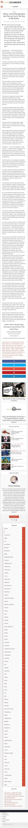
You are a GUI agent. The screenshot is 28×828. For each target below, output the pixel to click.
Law (15, 444)
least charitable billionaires (11, 802)
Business (4, 818)
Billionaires (4, 813)
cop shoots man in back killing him (11, 343)
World (22, 444)
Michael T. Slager (10, 348)
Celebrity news (5, 814)
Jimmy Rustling (15, 21)
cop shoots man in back (18, 342)
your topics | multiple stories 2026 (13, 793)
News (18, 444)
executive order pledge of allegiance (13, 806)
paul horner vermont (9, 804)
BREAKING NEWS (14, 451)
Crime (14, 12)
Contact (3, 821)
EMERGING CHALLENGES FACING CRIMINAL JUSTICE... (17, 433)
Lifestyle (4, 816)
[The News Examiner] (12, 2)
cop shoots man (7, 342)
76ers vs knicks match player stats (12, 794)
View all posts (14, 516)
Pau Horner (15, 353)
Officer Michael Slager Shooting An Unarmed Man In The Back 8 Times (13, 352)
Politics (24, 451)
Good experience (5, 820)
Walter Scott (9, 357)
